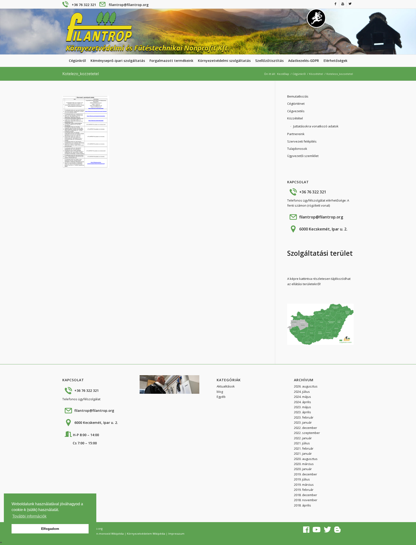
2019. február (303, 489)
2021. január (303, 453)
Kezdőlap (283, 74)
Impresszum (176, 533)
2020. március (304, 464)
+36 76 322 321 (84, 4)
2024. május (302, 396)
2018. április (302, 505)
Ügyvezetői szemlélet (302, 156)
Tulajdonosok (297, 148)
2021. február (303, 448)
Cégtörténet (296, 103)
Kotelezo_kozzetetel (80, 73)
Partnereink (296, 134)
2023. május (302, 407)
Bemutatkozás (297, 96)
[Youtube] (342, 3)
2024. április (302, 402)
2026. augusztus (306, 386)
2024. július (302, 391)
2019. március (304, 484)
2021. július (302, 443)
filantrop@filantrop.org (129, 4)
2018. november (305, 500)
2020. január (303, 469)
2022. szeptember (307, 433)
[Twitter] (350, 3)
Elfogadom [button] (50, 529)
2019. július (302, 479)
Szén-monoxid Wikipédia (108, 533)
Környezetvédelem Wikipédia (146, 533)
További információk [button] (29, 516)
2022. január (303, 438)
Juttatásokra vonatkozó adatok (315, 126)
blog (220, 391)
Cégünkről (299, 74)
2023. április (302, 412)
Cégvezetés (296, 111)
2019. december (305, 474)
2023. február (303, 417)
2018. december (305, 495)
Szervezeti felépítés (302, 141)
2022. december (305, 428)
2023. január (303, 422)
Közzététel (316, 74)
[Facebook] (335, 3)
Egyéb (221, 396)
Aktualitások (226, 386)
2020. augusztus (306, 459)
